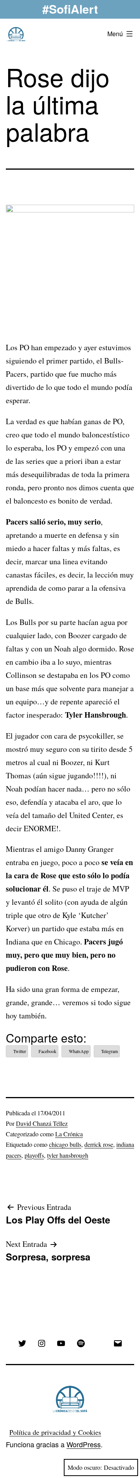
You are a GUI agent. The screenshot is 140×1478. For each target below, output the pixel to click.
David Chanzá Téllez (42, 1123)
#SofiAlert (70, 8)
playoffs (34, 1155)
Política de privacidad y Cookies (55, 1432)
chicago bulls (65, 1144)
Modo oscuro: (85, 1467)
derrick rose (98, 1144)
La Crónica (69, 1134)
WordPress (83, 1444)
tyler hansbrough (67, 1155)
